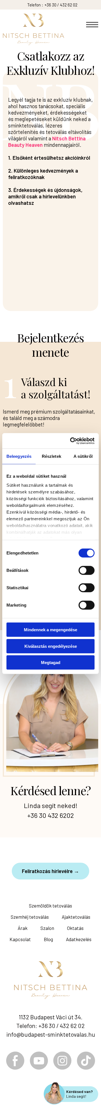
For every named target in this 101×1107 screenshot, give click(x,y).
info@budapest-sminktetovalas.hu (50, 1034)
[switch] (87, 570)
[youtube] (39, 1061)
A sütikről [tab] (83, 456)
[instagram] (62, 1061)
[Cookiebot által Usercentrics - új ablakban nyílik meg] (71, 440)
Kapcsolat (20, 939)
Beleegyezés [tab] (18, 456)
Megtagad (50, 662)
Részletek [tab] (51, 456)
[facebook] (15, 1061)
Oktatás (75, 928)
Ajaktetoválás (76, 917)
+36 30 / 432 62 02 (61, 4)
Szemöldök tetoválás (50, 905)
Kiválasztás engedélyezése (50, 646)
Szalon (47, 928)
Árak (22, 928)
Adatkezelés (78, 939)
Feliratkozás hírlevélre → (50, 871)
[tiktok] (86, 1061)
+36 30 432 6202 (50, 815)
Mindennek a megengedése (50, 629)
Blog (48, 939)
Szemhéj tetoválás (30, 917)
